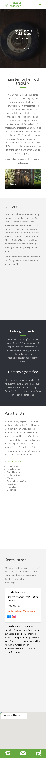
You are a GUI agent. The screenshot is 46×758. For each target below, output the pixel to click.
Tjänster (21, 48)
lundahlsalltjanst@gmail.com (21, 611)
